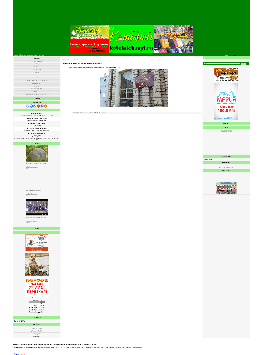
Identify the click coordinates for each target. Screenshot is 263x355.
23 (41, 309)
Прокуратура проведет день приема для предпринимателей (82, 63)
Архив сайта (208, 159)
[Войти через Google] (42, 106)
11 (29, 307)
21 (36, 309)
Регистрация (30, 55)
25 (29, 311)
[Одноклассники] (19, 320)
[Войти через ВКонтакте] (31, 106)
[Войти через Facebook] (34, 106)
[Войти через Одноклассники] (45, 106)
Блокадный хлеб (36, 113)
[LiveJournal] (24, 320)
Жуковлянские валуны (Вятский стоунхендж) (37, 163)
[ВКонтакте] (15, 320)
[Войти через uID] (27, 106)
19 (32, 309)
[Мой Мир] (22, 320)
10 (43, 305)
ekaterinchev (87, 112)
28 (36, 311)
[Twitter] (17, 320)
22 (39, 309)
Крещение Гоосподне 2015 (34, 190)
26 (32, 311)
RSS (43, 55)
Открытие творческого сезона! (37, 118)
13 (34, 307)
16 (41, 307)
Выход (36, 55)
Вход (40, 55)
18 (29, 309)
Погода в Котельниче (226, 129)
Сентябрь (73, 59)
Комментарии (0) (102, 112)
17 (43, 307)
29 (39, 311)
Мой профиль (22, 55)
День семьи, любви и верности (36, 128)
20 (34, 309)
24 (43, 309)
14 (36, 307)
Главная (16, 55)
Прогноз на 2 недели (226, 131)
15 (39, 307)
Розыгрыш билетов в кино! (37, 133)
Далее (118, 67)
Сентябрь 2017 (37, 300)
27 (34, 311)
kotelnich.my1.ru (60, 347)
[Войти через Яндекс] (38, 106)
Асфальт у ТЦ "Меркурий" (36, 123)
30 (41, 311)
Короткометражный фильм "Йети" (36, 217)
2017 (68, 59)
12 (32, 307)
